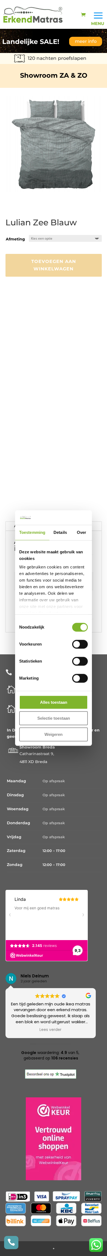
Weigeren (53, 734)
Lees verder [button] (83, 1029)
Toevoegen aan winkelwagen (53, 265)
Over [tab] (81, 532)
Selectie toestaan (53, 718)
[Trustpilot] (50, 1077)
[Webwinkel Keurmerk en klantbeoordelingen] (53, 1178)
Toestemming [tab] (32, 532)
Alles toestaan (53, 702)
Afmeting (15, 239)
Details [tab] (60, 532)
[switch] (80, 644)
